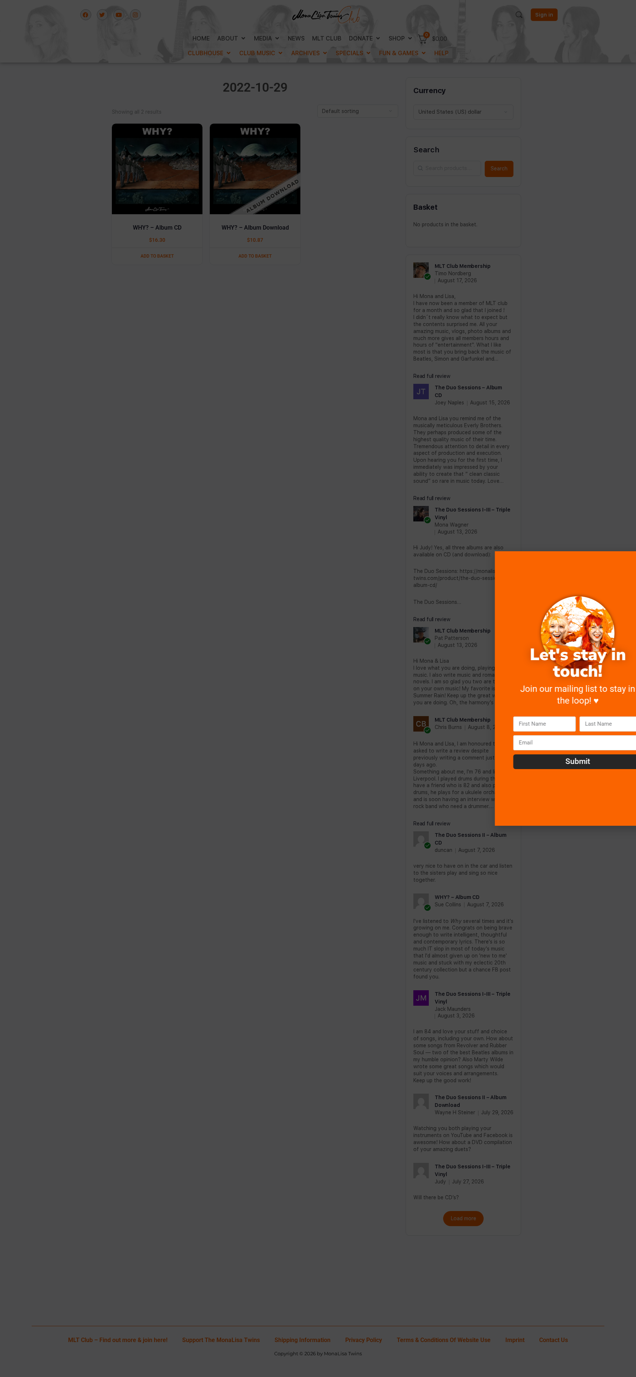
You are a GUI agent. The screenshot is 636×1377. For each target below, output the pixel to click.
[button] (626, 561)
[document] (318, 688)
